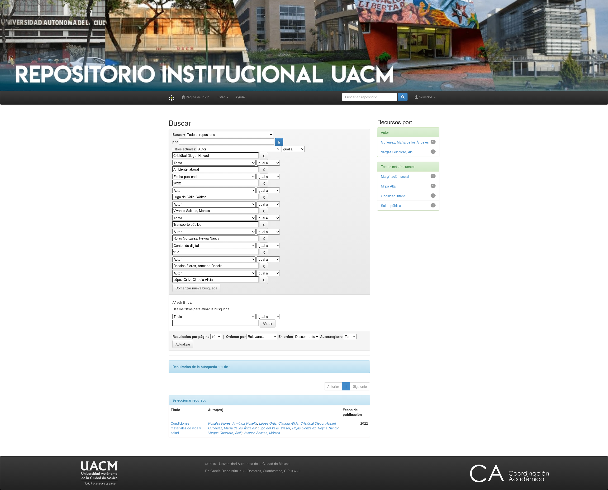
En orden (285, 336)
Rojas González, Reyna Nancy (315, 428)
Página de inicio (197, 97)
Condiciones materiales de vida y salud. (186, 428)
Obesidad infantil (393, 195)
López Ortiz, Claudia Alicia (279, 423)
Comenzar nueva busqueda (196, 288)
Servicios (425, 97)
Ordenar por (236, 336)
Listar (221, 97)
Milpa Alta (388, 186)
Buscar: (178, 134)
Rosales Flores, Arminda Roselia (232, 423)
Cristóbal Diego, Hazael (318, 423)
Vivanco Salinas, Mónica (261, 432)
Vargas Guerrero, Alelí (225, 432)
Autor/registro (331, 336)
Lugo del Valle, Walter (274, 428)
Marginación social (395, 176)
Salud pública (391, 205)
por (175, 141)
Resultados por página (190, 336)
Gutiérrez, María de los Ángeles (232, 428)
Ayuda (240, 97)
